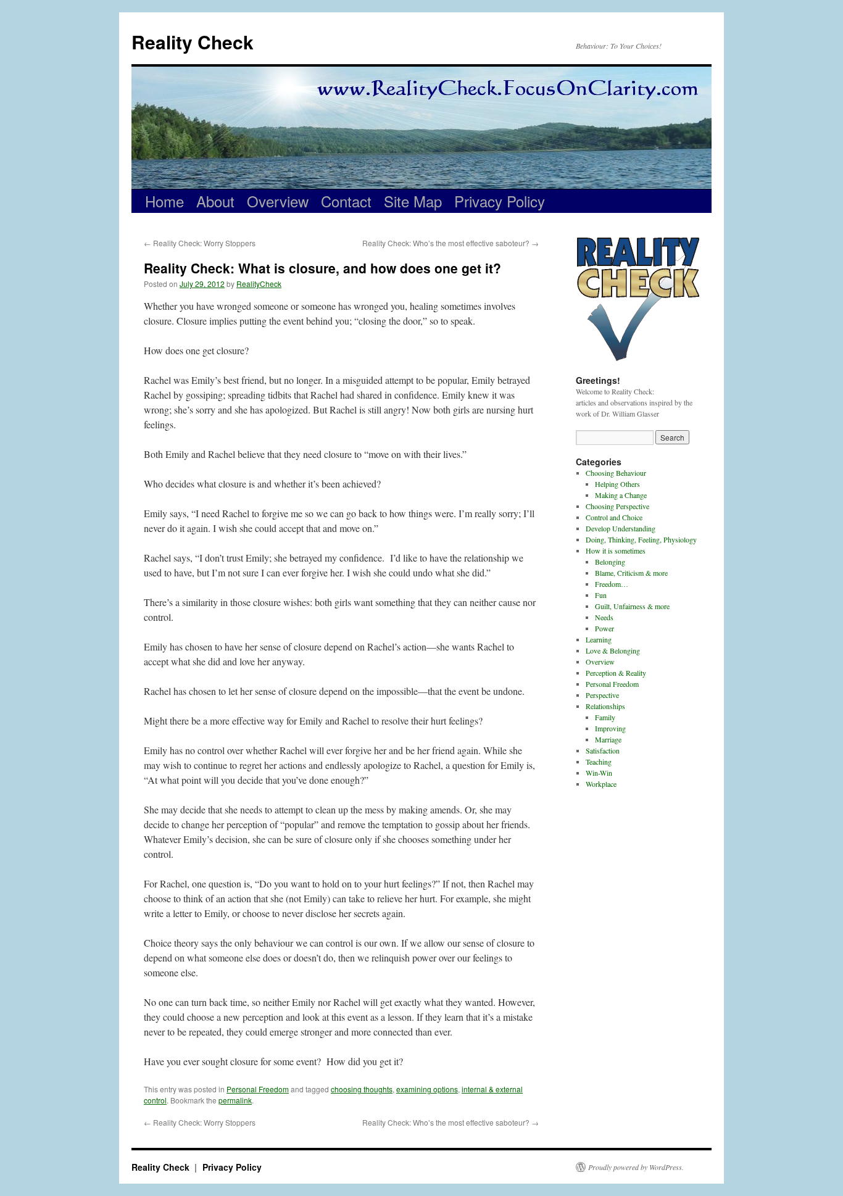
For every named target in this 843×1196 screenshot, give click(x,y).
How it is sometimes (616, 550)
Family (605, 717)
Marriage (608, 739)
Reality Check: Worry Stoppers (199, 243)
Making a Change (621, 495)
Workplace (601, 784)
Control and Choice (614, 517)
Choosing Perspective (617, 506)
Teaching (599, 761)
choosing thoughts (361, 1089)
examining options (427, 1089)
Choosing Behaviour (616, 473)
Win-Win (599, 773)
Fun (601, 595)
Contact (346, 201)
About (215, 201)
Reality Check (192, 41)
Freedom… (611, 584)
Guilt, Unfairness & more (632, 606)
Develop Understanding (620, 528)
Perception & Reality (616, 673)
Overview (278, 201)
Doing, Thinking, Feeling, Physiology (641, 539)
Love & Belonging (613, 650)
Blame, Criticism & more (631, 573)
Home (164, 201)
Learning (599, 639)
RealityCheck (258, 283)
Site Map (413, 201)
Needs (604, 617)
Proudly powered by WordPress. (636, 1167)
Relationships (605, 706)
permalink (235, 1100)
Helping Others (617, 484)
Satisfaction (603, 750)
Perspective (602, 695)
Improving (610, 728)
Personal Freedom (257, 1089)
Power (604, 628)
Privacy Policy (499, 201)
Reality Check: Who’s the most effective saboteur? (450, 243)
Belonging (610, 562)
